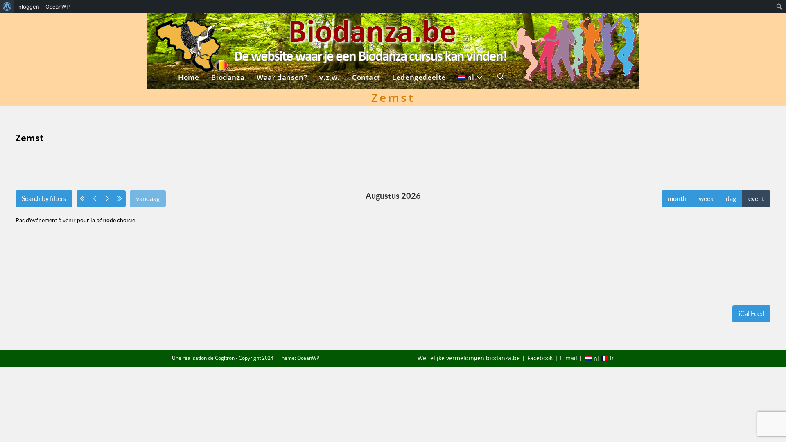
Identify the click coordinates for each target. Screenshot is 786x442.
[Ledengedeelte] (419, 27)
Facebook (540, 358)
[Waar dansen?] (282, 27)
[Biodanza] (228, 27)
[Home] (188, 27)
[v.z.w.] (329, 27)
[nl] (471, 27)
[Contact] (366, 27)
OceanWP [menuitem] (57, 6)
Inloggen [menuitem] (28, 6)
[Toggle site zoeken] (500, 27)
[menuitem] (7, 6)
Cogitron (225, 357)
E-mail (568, 358)
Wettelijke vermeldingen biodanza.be (469, 358)
